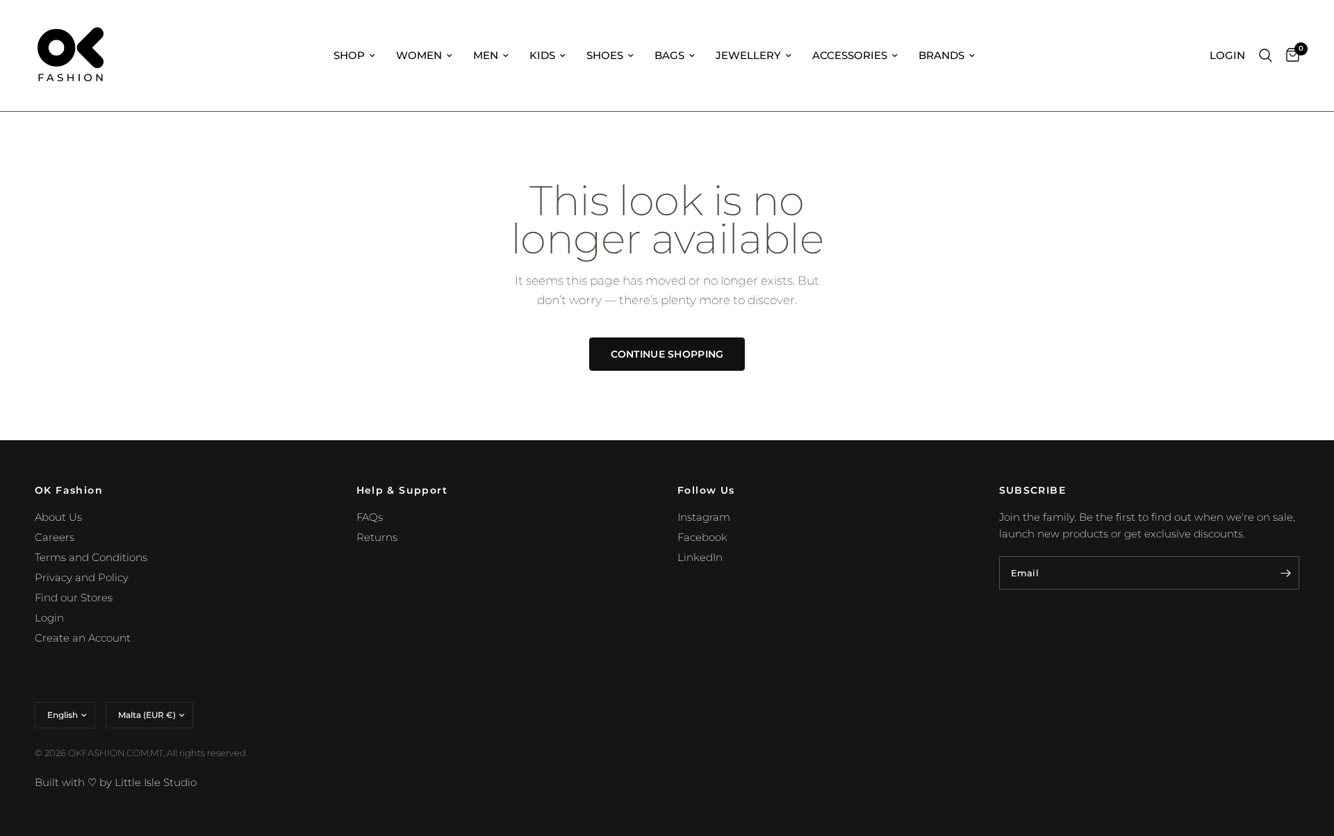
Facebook (702, 537)
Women (419, 55)
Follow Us (706, 490)
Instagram (703, 517)
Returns (376, 537)
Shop (349, 55)
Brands (941, 55)
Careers (54, 537)
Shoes (604, 55)
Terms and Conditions (91, 557)
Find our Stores (74, 597)
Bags (669, 55)
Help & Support (402, 490)
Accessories (849, 55)
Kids (542, 55)
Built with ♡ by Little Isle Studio (116, 782)
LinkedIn (700, 557)
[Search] (1265, 55)
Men (485, 55)
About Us (58, 517)
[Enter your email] (1285, 573)
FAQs (369, 517)
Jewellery (748, 55)
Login (49, 617)
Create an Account (83, 637)
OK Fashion (69, 490)
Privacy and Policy (82, 577)
